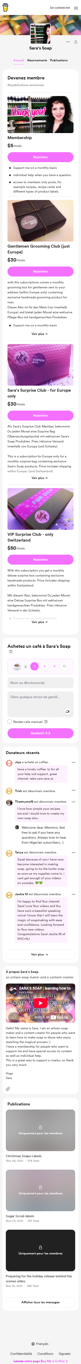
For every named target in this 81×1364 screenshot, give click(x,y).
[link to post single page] (40, 1137)
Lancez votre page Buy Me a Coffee (39, 1361)
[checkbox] (25, 721)
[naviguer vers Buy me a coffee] (5, 7)
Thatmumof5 (24, 802)
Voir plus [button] (38, 334)
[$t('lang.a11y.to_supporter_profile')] (17, 827)
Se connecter (60, 8)
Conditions (45, 1354)
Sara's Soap (40, 48)
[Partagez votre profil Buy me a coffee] (76, 41)
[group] (40, 146)
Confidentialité (21, 1354)
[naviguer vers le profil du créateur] (40, 33)
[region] (40, 351)
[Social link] (8, 1089)
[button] (76, 8)
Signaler (65, 1354)
